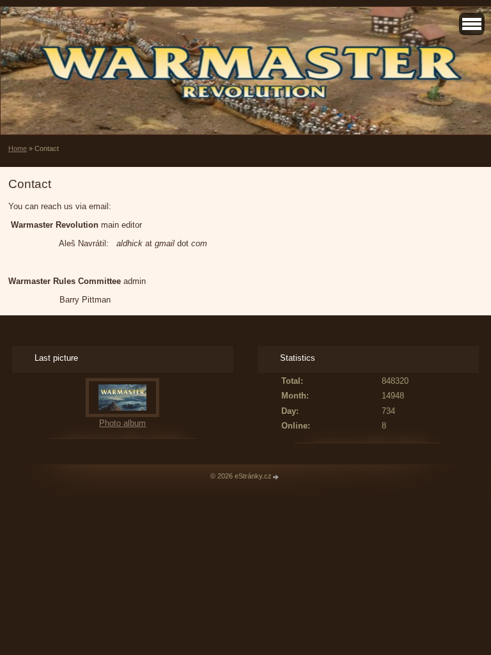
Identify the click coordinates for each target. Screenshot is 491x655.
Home (17, 148)
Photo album (122, 423)
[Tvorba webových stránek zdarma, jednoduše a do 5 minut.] (276, 477)
